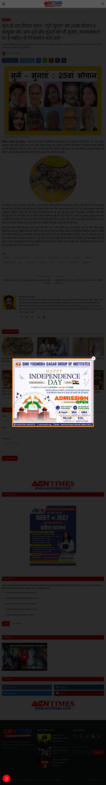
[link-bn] (53, 392)
